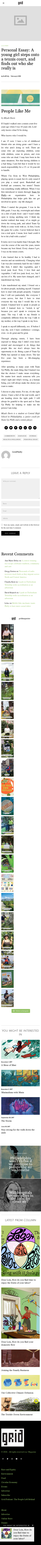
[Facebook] (6, 427)
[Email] (35, 427)
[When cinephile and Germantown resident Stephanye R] (7, 729)
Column (4, 46)
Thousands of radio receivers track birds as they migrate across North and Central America (22, 574)
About (3, 1510)
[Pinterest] (15, 427)
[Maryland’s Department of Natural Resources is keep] (7, 864)
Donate (4, 1523)
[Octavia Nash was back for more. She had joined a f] (7, 960)
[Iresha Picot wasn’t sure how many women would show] (7, 652)
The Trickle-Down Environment (17, 1414)
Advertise (5, 1491)
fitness (32, 436)
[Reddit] (30, 427)
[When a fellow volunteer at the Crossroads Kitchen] (7, 633)
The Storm (6, 1121)
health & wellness (12, 439)
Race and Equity (8, 1469)
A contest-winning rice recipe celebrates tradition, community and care (22, 563)
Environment (7, 1474)
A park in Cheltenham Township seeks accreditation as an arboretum (20, 584)
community (10, 436)
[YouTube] (16, 1459)
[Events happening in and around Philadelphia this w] (7, 787)
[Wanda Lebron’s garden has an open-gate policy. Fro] (7, 940)
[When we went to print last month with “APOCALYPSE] (7, 768)
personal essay (31, 439)
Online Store (7, 1518)
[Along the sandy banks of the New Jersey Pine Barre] (7, 691)
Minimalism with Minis (12, 1092)
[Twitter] (11, 427)
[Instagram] (12, 1459)
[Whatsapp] (25, 427)
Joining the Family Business (15, 1370)
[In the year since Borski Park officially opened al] (7, 902)
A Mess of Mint (8, 1065)
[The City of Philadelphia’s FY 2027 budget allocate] (7, 806)
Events (4, 1487)
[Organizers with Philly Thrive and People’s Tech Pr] (7, 710)
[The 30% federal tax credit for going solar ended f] (7, 748)
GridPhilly (6, 76)
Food (3, 1478)
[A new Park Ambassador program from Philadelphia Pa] (7, 825)
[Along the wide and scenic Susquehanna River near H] (7, 672)
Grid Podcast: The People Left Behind (18, 1499)
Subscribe (5, 1495)
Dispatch (22, 436)
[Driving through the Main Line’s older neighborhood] (7, 921)
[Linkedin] (20, 427)
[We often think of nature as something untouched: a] (7, 979)
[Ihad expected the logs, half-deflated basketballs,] (7, 998)
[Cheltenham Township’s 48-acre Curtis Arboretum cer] (7, 844)
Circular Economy (9, 1482)
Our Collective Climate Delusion (17, 1393)
